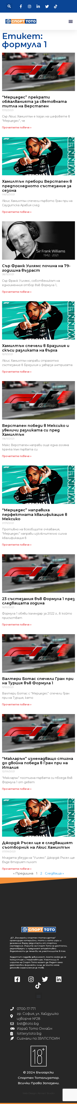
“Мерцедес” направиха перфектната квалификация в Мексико (34, 514)
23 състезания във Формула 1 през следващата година (38, 601)
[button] (9, 6)
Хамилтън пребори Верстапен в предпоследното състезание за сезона (37, 186)
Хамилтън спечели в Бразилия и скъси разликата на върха (35, 348)
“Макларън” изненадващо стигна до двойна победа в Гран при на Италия (37, 763)
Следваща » (54, 873)
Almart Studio (46, 1093)
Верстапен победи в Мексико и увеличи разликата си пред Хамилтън (35, 430)
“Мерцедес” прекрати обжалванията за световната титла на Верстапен (34, 101)
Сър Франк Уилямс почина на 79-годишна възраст (36, 268)
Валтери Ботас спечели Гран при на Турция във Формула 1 (38, 681)
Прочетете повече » (16, 127)
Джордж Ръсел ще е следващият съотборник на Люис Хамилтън (37, 845)
